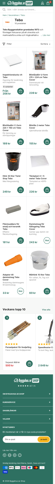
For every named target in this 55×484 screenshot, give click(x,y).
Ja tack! (43, 439)
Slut (47, 240)
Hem (5, 15)
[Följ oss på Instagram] (15, 455)
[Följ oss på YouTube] (20, 455)
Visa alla (46, 309)
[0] (48, 3)
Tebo (23, 15)
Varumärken (13, 15)
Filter (9, 44)
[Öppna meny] (4, 3)
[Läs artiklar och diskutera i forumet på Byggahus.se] (4, 455)
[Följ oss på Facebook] (9, 455)
